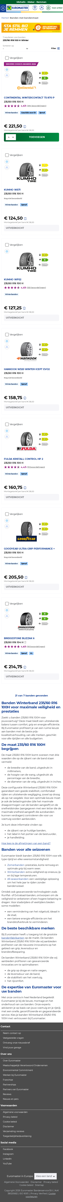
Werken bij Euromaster (15, 1075)
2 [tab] (29, 29)
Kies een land (44, 1176)
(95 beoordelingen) (36, 647)
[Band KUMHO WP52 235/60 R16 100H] (27, 257)
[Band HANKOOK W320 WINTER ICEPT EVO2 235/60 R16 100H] (27, 347)
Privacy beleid (10, 1117)
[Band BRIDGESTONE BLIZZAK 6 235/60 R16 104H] (27, 616)
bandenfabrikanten (12, 938)
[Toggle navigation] (3, 8)
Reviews (7, 1094)
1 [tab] (24, 29)
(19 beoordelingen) (36, 467)
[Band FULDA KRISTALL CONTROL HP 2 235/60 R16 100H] (27, 437)
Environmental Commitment (18, 1070)
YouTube (7, 1163)
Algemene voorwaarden (15, 1112)
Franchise (8, 1080)
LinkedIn (7, 1158)
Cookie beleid (10, 1121)
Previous (3, 27)
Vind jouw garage (12, 1047)
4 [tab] (38, 29)
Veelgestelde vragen (13, 1038)
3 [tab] (33, 29)
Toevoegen (37, 137)
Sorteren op (8, 46)
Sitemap (39, 1185)
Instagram (8, 1154)
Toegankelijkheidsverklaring (17, 1136)
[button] (55, 48)
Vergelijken (16, 58)
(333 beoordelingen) (36, 288)
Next (59, 27)
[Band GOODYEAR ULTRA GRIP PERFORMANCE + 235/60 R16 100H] (27, 527)
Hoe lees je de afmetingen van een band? (26, 843)
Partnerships (9, 1084)
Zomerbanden (15, 865)
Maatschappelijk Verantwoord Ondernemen (25, 1065)
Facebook (8, 1149)
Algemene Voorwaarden (16, 1182)
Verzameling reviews (13, 1131)
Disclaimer (8, 1126)
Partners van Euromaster (16, 1089)
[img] (7, 69)
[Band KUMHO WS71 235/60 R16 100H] (27, 168)
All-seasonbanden (17, 879)
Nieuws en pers (10, 1099)
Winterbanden (16, 872)
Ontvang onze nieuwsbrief (16, 1042)
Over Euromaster (12, 1060)
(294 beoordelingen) (36, 106)
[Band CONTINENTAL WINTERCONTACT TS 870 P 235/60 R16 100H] (27, 76)
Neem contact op (12, 1033)
